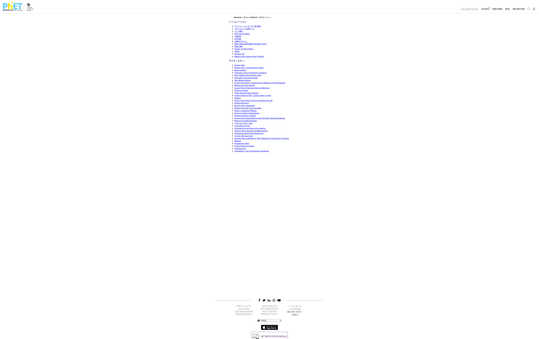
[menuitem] (469, 10)
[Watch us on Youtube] (279, 300)
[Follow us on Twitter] (264, 300)
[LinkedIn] (269, 300)
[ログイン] (534, 9)
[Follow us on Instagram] (274, 300)
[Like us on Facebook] (259, 300)
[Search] (529, 9)
